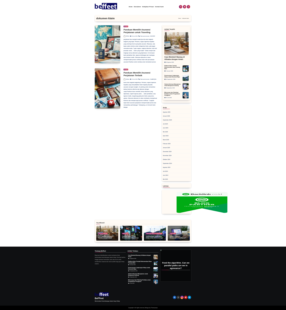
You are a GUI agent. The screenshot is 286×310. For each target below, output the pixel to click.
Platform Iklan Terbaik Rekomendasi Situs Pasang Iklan (172, 67)
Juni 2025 (165, 128)
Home (131, 6)
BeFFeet (99, 298)
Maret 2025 (166, 139)
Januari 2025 (166, 147)
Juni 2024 (165, 175)
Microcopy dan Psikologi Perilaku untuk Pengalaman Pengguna (172, 94)
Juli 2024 (165, 171)
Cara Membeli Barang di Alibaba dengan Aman (105, 237)
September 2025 (167, 120)
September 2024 (167, 163)
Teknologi (125, 233)
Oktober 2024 (166, 159)
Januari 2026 (166, 116)
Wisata (126, 26)
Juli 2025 (165, 124)
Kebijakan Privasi (148, 6)
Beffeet (127, 36)
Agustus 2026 (166, 112)
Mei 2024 (165, 179)
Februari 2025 (167, 143)
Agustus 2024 (166, 167)
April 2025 (165, 135)
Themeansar (154, 307)
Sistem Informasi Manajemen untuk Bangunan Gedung (179, 237)
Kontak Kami (159, 6)
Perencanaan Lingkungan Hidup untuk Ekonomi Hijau (154, 237)
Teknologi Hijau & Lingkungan (154, 233)
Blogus (147, 307)
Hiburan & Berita (103, 233)
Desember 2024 (167, 151)
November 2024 (167, 155)
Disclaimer (137, 6)
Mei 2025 (165, 131)
